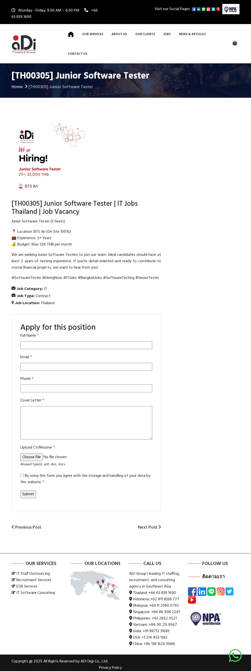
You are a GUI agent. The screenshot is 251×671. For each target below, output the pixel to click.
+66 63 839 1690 (162, 593)
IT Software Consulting (35, 593)
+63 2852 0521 (164, 618)
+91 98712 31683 (156, 631)
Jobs (167, 34)
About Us (119, 34)
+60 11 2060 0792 (164, 606)
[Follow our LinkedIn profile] (199, 9)
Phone (26, 379)
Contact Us (77, 53)
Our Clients (145, 34)
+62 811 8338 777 (165, 599)
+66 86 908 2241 (165, 612)
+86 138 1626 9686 (159, 644)
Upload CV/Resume (37, 447)
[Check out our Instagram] (209, 9)
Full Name (29, 335)
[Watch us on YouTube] (218, 9)
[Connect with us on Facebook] (194, 9)
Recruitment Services (33, 580)
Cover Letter (32, 400)
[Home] (70, 34)
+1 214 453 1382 (155, 637)
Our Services (92, 34)
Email (26, 357)
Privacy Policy (110, 668)
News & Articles (192, 34)
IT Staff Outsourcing (33, 574)
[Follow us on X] (214, 9)
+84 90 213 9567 (163, 625)
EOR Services (27, 586)
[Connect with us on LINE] (204, 9)
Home (17, 87)
